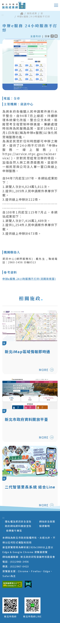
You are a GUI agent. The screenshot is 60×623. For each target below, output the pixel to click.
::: (3, 14)
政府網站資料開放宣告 (18, 526)
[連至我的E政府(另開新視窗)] (28, 584)
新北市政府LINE (32, 616)
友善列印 (35, 36)
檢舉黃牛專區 (14, 530)
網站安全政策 (47, 521)
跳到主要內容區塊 (15, 2)
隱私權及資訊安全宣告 (18, 521)
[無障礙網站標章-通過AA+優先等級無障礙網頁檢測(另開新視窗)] (12, 584)
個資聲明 (44, 526)
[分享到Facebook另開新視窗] (52, 36)
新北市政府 (10, 616)
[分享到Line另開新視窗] (56, 36)
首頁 (21, 13)
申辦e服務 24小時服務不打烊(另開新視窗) (29, 279)
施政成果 (32, 13)
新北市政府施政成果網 (13, 5)
